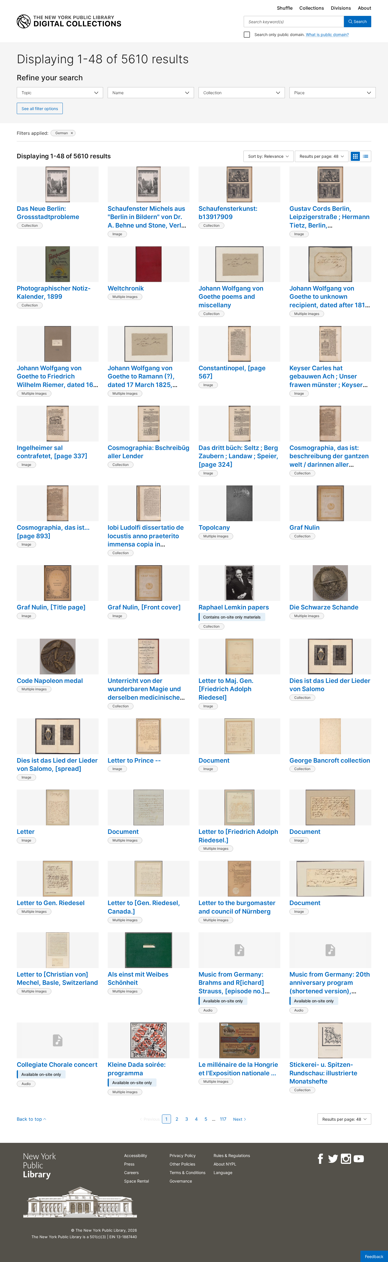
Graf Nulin (304, 527)
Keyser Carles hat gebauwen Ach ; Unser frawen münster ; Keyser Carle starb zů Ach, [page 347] (327, 384)
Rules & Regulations (232, 1155)
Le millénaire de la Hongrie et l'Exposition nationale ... (238, 1069)
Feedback (374, 1256)
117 (223, 1119)
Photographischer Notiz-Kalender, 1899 (54, 292)
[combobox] (294, 21)
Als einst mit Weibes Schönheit (138, 979)
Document (214, 760)
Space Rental (136, 1181)
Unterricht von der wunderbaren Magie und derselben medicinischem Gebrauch (146, 693)
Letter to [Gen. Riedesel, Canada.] (144, 907)
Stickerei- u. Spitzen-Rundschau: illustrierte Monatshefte (323, 1073)
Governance (181, 1181)
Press (129, 1164)
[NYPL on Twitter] (332, 1158)
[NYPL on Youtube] (358, 1158)
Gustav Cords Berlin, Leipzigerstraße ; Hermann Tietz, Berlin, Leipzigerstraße (329, 221)
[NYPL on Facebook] (320, 1158)
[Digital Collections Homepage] (69, 21)
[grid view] (355, 156)
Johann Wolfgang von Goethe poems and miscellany (231, 297)
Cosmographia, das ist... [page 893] (53, 532)
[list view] (365, 156)
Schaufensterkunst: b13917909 (228, 213)
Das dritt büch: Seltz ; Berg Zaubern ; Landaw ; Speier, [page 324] (238, 456)
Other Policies (182, 1164)
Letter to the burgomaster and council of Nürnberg (237, 907)
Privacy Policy (183, 1155)
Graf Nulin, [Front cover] (144, 607)
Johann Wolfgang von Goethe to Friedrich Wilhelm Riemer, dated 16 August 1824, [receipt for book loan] (55, 384)
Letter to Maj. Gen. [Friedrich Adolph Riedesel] (226, 689)
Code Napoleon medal (50, 680)
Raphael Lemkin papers (234, 607)
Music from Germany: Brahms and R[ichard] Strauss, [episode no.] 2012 (232, 987)
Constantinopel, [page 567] (232, 372)
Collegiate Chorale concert (57, 1064)
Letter (26, 831)
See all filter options (40, 108)
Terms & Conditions (187, 1172)
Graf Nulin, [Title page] (51, 607)
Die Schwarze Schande (323, 607)
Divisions (341, 8)
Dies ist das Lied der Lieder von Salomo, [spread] (57, 765)
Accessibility (135, 1155)
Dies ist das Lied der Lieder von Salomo (329, 685)
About (364, 8)
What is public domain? (327, 34)
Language (223, 1172)
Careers (131, 1172)
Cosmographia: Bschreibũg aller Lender (148, 452)
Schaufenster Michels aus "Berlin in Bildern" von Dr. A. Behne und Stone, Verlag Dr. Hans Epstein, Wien (148, 221)
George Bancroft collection (329, 760)
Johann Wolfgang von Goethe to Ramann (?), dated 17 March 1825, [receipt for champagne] (145, 380)
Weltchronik (126, 288)
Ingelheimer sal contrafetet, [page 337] (52, 452)
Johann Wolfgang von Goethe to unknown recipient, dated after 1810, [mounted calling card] (330, 301)
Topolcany (214, 527)
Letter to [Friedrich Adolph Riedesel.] (238, 836)
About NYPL (225, 1164)
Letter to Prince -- (134, 760)
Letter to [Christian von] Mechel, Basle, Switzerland (57, 979)
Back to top (29, 1119)
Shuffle (285, 8)
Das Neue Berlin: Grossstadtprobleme (48, 213)
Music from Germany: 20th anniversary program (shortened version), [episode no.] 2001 (329, 987)
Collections (311, 8)
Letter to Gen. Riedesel (51, 902)
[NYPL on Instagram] (345, 1158)
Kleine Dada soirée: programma (137, 1069)
